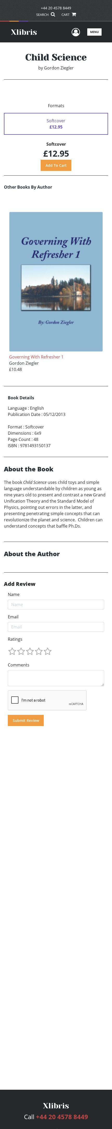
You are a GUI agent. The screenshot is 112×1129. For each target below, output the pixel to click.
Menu (94, 32)
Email (13, 617)
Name (14, 594)
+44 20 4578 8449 (56, 7)
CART (65, 14)
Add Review (19, 584)
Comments (18, 665)
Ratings (15, 639)
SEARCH (42, 14)
